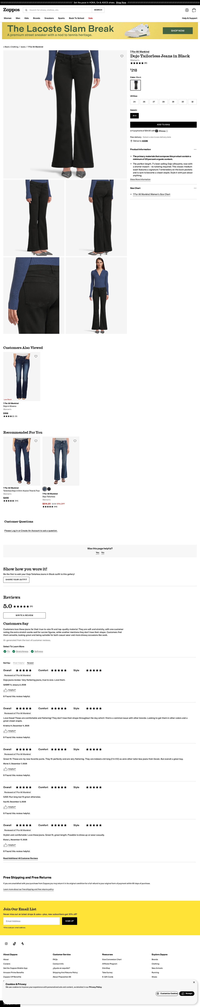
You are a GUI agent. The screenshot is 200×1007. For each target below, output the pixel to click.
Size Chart (135, 188)
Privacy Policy (95, 987)
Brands (36, 18)
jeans (23, 47)
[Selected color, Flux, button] (44, 489)
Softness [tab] (38, 651)
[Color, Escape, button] (49, 489)
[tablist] (64, 651)
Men (18, 18)
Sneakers (49, 18)
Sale (90, 18)
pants (41, 759)
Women (7, 18)
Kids (26, 18)
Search (98, 10)
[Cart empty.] (194, 10)
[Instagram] (6, 944)
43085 (145, 141)
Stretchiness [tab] (22, 651)
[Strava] (23, 944)
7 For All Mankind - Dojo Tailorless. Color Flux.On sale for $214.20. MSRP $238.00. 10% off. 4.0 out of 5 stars (60, 472)
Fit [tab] (8, 651)
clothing (14, 47)
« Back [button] (6, 47)
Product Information (140, 149)
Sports (61, 18)
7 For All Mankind (35, 47)
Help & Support (189, 18)
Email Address (13, 921)
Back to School (76, 18)
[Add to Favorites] (36, 356)
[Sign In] (187, 10)
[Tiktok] (14, 944)
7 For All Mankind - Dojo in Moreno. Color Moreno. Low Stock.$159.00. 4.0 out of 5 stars (21, 384)
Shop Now (121, 2)
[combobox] (60, 10)
